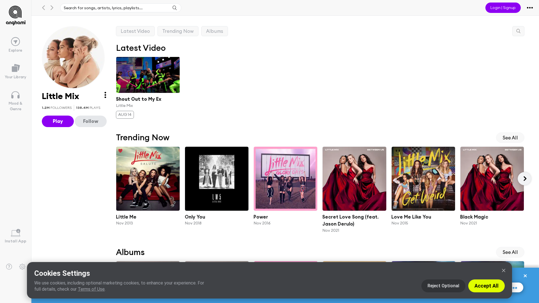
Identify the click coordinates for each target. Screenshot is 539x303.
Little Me (126, 217)
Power (260, 217)
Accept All (486, 286)
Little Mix (124, 105)
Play (58, 121)
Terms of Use (91, 289)
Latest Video (135, 31)
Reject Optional (443, 285)
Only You (195, 217)
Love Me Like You (411, 217)
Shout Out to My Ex (138, 99)
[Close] (504, 270)
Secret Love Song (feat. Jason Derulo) (351, 220)
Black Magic (474, 217)
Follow (90, 121)
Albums (214, 31)
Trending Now (178, 31)
